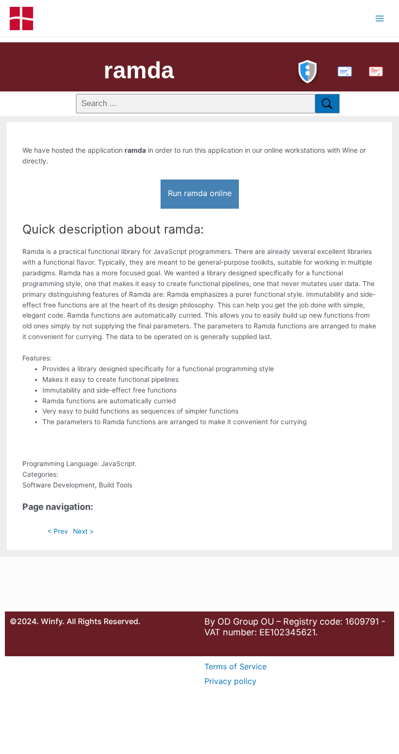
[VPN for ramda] (307, 70)
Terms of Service (235, 666)
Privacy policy (230, 681)
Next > (83, 531)
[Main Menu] (380, 18)
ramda (139, 70)
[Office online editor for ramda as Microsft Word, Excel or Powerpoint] (342, 70)
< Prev (57, 531)
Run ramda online (200, 193)
